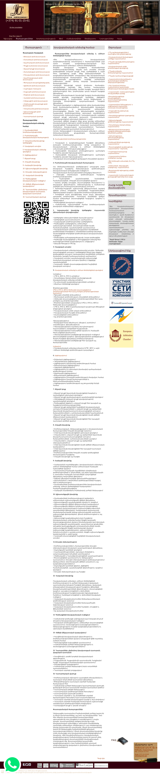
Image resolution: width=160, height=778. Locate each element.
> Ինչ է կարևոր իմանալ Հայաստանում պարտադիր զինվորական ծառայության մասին (121, 87)
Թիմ (61, 39)
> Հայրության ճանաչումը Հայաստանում (117, 152)
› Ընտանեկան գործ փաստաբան (35, 60)
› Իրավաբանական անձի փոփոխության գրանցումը (118, 67)
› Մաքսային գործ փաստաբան (34, 92)
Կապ (119, 39)
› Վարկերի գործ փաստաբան (34, 98)
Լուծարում (57, 346)
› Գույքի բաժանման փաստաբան (35, 66)
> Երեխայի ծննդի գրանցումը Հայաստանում (119, 143)
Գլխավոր (8, 39)
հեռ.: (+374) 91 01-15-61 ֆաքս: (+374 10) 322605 (146, 751)
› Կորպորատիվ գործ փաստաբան (36, 109)
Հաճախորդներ (73, 39)
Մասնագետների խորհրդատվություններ (70, 139)
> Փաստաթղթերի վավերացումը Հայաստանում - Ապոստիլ (120, 147)
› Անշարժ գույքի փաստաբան (34, 69)
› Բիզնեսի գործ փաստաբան (34, 95)
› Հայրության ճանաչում (32, 89)
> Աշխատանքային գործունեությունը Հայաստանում (120, 121)
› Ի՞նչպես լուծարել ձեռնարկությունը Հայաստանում (120, 72)
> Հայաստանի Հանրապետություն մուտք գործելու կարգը (121, 92)
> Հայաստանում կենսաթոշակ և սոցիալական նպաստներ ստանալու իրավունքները (120, 106)
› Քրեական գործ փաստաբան (34, 56)
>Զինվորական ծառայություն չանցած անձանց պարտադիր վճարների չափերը (119, 131)
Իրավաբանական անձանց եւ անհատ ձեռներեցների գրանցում (79, 270)
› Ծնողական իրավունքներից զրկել (36, 83)
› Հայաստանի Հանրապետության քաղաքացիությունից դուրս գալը (121, 176)
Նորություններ (107, 39)
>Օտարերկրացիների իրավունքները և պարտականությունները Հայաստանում (117, 99)
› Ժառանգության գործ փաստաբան (36, 72)
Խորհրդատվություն (46, 39)
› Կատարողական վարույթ (33, 116)
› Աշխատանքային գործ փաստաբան (32, 112)
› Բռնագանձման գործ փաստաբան (36, 75)
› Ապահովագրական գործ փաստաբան (32, 78)
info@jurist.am (141, 756)
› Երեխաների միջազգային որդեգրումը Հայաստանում (118, 166)
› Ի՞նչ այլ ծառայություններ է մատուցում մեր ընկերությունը (119, 53)
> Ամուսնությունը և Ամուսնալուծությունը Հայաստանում (116, 137)
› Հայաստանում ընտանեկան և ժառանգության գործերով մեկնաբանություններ (120, 80)
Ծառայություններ (24, 39)
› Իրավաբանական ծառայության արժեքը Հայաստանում (120, 58)
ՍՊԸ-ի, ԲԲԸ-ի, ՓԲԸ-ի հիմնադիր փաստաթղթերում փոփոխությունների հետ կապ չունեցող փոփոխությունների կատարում (76, 291)
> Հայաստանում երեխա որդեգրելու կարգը (117, 157)
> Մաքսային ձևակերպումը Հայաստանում (118, 111)
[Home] (17, 18)
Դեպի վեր (101, 758)
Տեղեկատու (90, 39)
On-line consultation (16, 27)
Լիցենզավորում (61, 355)
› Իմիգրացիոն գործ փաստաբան (35, 101)
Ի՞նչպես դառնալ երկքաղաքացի (120, 76)
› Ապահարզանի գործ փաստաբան (36, 63)
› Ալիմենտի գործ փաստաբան (34, 86)
